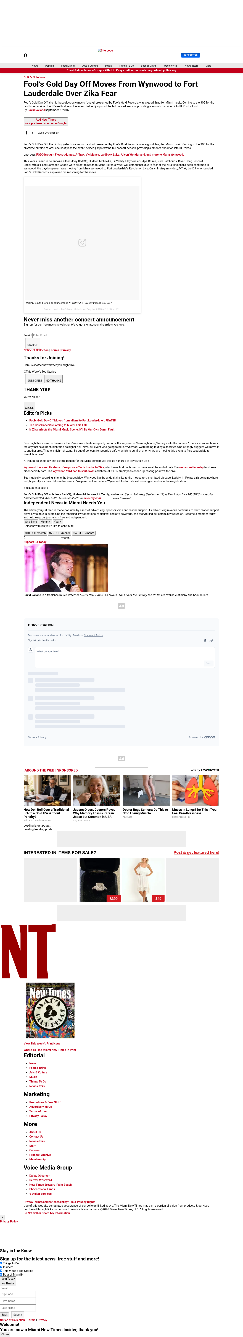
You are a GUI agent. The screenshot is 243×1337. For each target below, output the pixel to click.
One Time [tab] (31, 521)
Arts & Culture (90, 65)
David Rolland (36, 110)
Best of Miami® (13, 1274)
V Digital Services (40, 1193)
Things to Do (11, 1263)
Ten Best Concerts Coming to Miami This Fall (58, 425)
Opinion (49, 65)
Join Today (8, 1278)
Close (5, 1334)
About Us (35, 1132)
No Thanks (8, 1283)
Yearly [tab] (58, 521)
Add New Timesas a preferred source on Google (46, 121)
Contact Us (36, 1136)
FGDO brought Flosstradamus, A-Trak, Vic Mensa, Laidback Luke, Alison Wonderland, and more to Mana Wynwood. (110, 154)
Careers (34, 1150)
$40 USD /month (83, 533)
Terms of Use (38, 1111)
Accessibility (60, 1202)
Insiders (8, 1267)
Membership (37, 1159)
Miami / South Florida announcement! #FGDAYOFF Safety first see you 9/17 (69, 302)
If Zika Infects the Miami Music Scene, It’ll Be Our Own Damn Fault (71, 429)
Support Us (190, 55)
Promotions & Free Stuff (44, 1102)
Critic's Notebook (34, 77)
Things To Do (126, 65)
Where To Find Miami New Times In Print (50, 1050)
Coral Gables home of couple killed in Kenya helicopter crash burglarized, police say (121, 70)
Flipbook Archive (40, 1155)
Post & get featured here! (196, 852)
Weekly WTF (171, 65)
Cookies (46, 1202)
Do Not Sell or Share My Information (47, 1213)
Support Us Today (35, 542)
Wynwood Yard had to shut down (73, 471)
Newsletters (191, 65)
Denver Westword (40, 1180)
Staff (32, 1145)
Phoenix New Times (42, 1189)
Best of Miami (149, 65)
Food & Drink (68, 65)
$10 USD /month (35, 533)
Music (108, 65)
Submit (17, 1314)
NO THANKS (53, 380)
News (35, 65)
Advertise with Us (40, 1106)
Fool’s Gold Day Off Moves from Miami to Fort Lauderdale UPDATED (72, 420)
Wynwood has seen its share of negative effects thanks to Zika (64, 467)
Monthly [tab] (46, 521)
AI (69, 1202)
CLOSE (29, 408)
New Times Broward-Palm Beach (50, 1184)
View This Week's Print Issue (42, 1043)
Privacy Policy (38, 1116)
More (208, 65)
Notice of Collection (36, 350)
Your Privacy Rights (82, 1202)
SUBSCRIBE (34, 380)
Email (28, 335)
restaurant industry (191, 467)
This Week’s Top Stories (18, 1271)
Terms (55, 350)
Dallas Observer (39, 1175)
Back (4, 1314)
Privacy (66, 350)
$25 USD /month (59, 533)
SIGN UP (32, 345)
